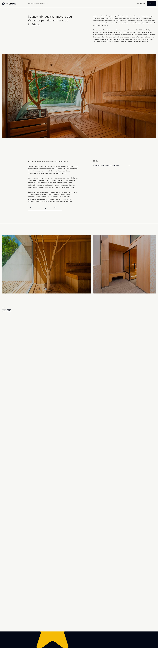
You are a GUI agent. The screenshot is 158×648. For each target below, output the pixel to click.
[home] (9, 4)
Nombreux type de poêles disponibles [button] (106, 165)
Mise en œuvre (141, 3)
